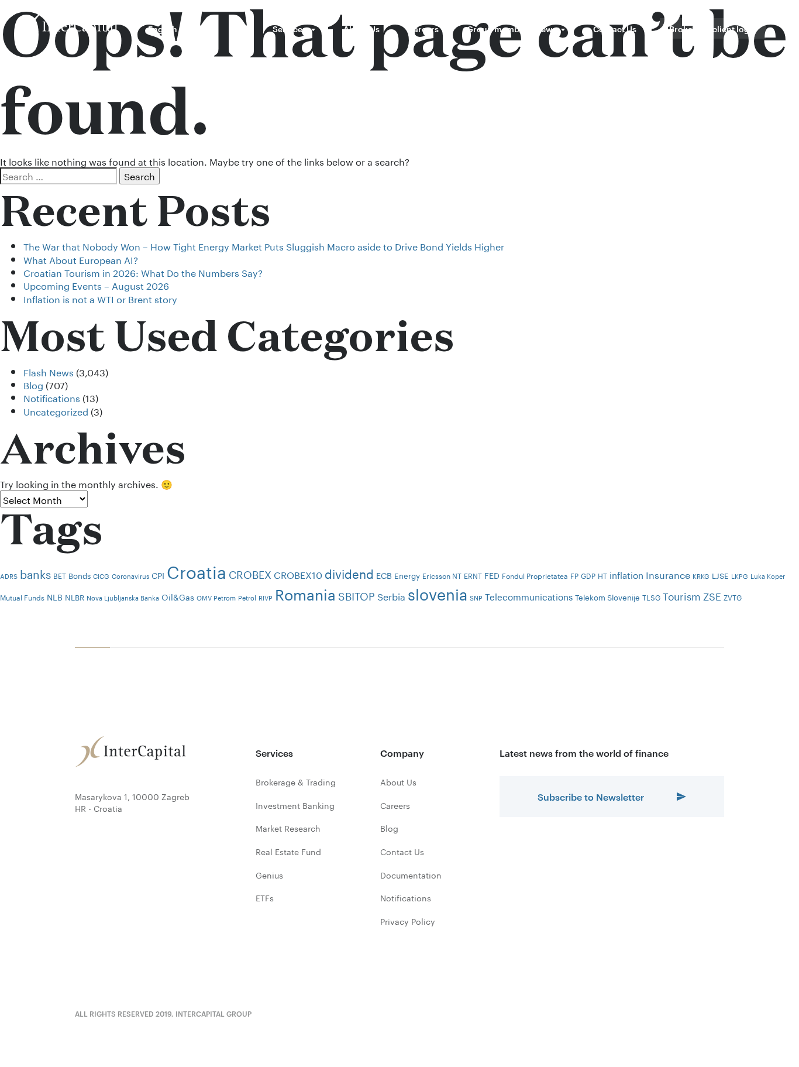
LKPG (739, 575)
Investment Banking (295, 805)
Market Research (288, 828)
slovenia (437, 592)
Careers (423, 28)
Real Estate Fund (288, 851)
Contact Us (614, 28)
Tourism (682, 595)
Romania (305, 592)
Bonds (79, 575)
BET (59, 575)
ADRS (9, 575)
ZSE (712, 595)
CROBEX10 (298, 574)
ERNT (473, 575)
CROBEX (250, 573)
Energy (407, 575)
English (162, 28)
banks (35, 573)
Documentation (411, 875)
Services (289, 28)
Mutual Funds (22, 596)
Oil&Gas (177, 596)
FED (492, 574)
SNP (476, 597)
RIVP (266, 597)
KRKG (701, 575)
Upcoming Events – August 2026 (96, 284)
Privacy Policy (407, 921)
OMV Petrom (216, 597)
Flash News (48, 371)
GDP (588, 575)
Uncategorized (55, 410)
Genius (269, 875)
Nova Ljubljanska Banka (123, 597)
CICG (101, 575)
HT (602, 575)
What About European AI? (80, 259)
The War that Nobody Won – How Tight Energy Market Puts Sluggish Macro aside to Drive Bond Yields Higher (263, 245)
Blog (33, 384)
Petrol (247, 597)
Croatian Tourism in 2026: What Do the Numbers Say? (143, 272)
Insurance (668, 574)
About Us (361, 28)
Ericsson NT (442, 575)
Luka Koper (767, 575)
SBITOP (356, 594)
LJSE (720, 575)
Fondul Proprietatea (535, 575)
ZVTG (733, 596)
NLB (55, 596)
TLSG (651, 596)
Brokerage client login (713, 28)
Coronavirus (130, 575)
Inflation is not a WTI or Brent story (100, 298)
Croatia (196, 570)
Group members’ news (511, 28)
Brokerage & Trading (296, 782)
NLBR (74, 596)
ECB (384, 574)
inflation (626, 574)
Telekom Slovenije (607, 596)
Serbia (391, 595)
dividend (349, 572)
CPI (157, 574)
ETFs (265, 898)
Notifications (51, 397)
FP (574, 575)
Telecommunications (529, 596)
